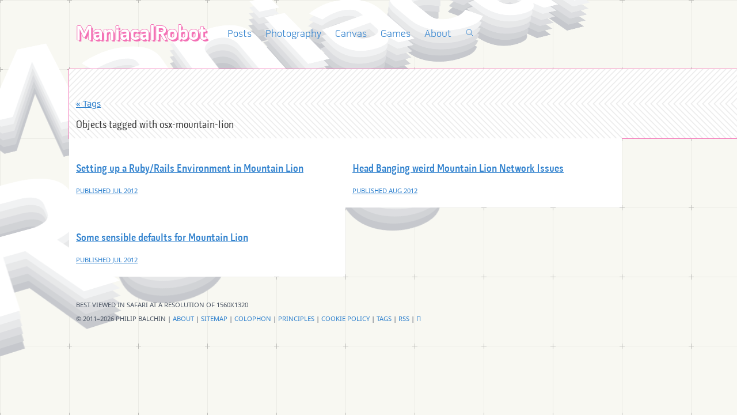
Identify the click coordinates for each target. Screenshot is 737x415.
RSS (403, 318)
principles (296, 318)
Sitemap (214, 318)
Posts (239, 34)
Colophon (252, 318)
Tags (384, 318)
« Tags (88, 103)
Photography (293, 34)
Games (396, 34)
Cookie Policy (345, 318)
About (437, 34)
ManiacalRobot (141, 35)
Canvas (351, 34)
